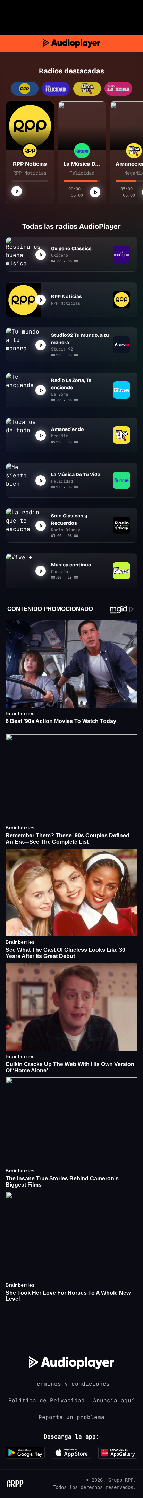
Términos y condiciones (71, 1384)
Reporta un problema (71, 1417)
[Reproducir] (16, 191)
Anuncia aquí (114, 1400)
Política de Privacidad (46, 1400)
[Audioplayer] (71, 43)
